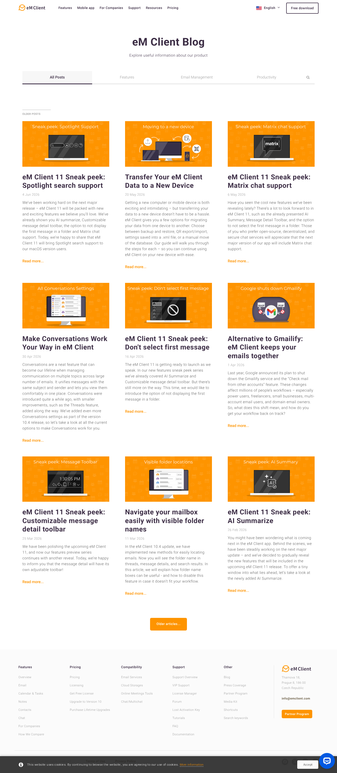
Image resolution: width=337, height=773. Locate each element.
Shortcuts (231, 710)
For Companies (111, 8)
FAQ (175, 726)
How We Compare (31, 734)
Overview (24, 677)
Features (65, 8)
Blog (227, 677)
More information (192, 764)
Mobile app (86, 8)
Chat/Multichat (132, 701)
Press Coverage (235, 685)
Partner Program (235, 693)
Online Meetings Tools (137, 693)
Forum (177, 701)
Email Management (197, 77)
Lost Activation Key (186, 710)
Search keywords (236, 718)
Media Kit (230, 701)
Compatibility (131, 667)
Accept (308, 764)
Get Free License (82, 693)
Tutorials (178, 718)
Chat (21, 718)
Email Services (131, 677)
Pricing (173, 8)
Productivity (266, 77)
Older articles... (168, 624)
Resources (154, 8)
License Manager (184, 693)
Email (22, 685)
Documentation (183, 734)
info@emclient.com (296, 698)
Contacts (24, 710)
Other (228, 667)
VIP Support (181, 685)
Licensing (76, 685)
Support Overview (185, 677)
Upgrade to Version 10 (86, 701)
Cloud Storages (132, 685)
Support (134, 8)
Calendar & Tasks (30, 693)
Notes (22, 701)
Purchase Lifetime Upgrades (90, 710)
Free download (302, 8)
